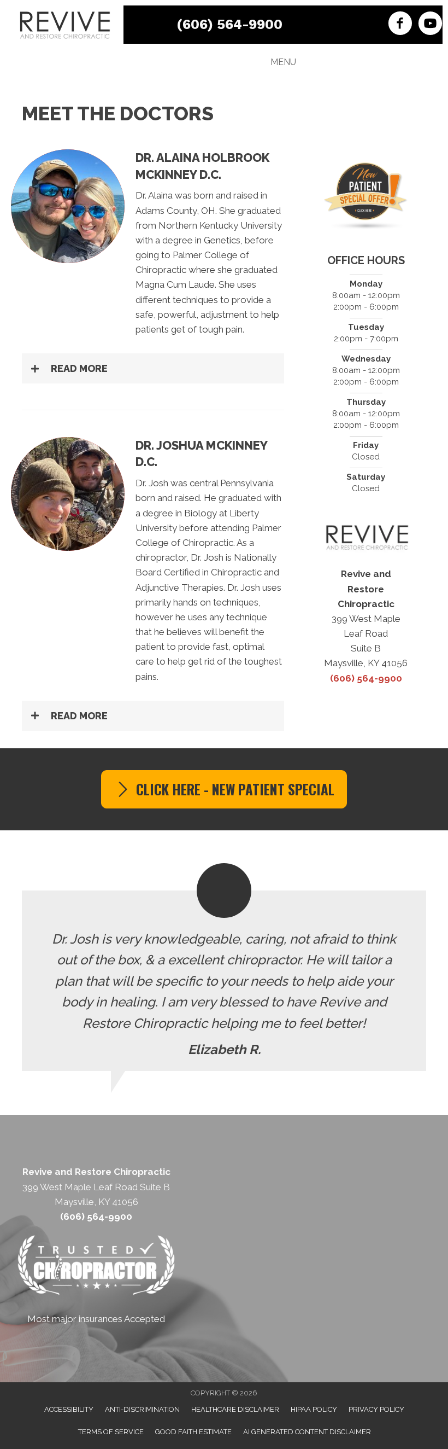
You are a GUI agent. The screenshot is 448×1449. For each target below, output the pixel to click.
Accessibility (68, 1409)
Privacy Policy (376, 1409)
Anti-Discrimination (142, 1409)
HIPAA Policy (314, 1409)
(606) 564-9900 (229, 24)
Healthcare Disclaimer (235, 1409)
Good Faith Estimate (193, 1432)
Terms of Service (111, 1432)
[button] (153, 368)
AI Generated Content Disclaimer (307, 1432)
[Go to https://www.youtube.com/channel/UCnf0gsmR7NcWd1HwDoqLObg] (430, 24)
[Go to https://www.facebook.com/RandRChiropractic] (400, 24)
